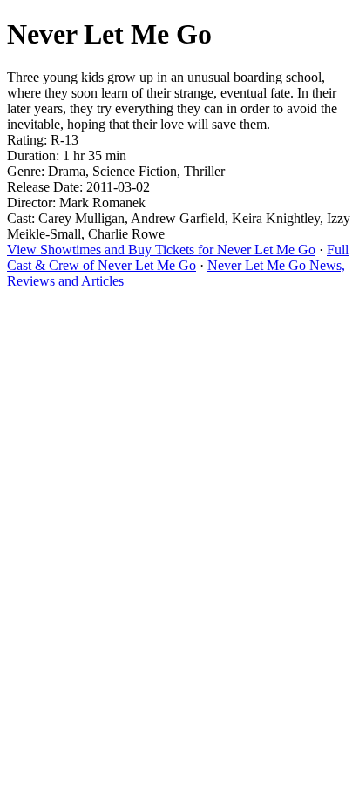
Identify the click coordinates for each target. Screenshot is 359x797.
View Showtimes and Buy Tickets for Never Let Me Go (161, 249)
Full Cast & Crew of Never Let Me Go (178, 257)
